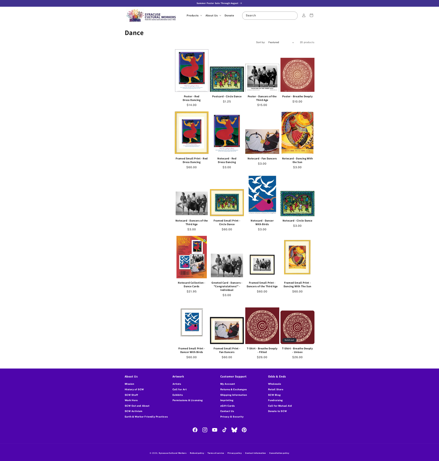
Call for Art (179, 389)
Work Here (131, 400)
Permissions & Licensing (187, 400)
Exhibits (177, 395)
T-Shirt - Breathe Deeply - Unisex (297, 350)
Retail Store (275, 389)
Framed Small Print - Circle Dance (227, 222)
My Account (227, 383)
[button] (194, 15)
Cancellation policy (279, 453)
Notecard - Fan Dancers (262, 158)
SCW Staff (131, 395)
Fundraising (275, 400)
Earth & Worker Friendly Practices (146, 416)
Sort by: (260, 42)
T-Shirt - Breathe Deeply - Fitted (262, 350)
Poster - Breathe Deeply (297, 96)
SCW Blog (274, 395)
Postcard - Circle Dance (226, 96)
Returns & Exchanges (233, 389)
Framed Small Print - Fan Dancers (227, 350)
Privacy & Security (232, 416)
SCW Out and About (137, 405)
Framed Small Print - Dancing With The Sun (297, 284)
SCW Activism (133, 411)
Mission (129, 383)
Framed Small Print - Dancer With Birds (191, 350)
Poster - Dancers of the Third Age (262, 98)
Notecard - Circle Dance (297, 220)
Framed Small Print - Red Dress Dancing (192, 160)
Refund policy (197, 453)
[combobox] (269, 15)
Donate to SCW (277, 411)
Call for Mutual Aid (280, 405)
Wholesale (274, 383)
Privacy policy (235, 453)
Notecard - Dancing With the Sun (297, 160)
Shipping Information (233, 395)
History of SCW (134, 389)
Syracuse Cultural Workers (173, 453)
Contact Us (227, 411)
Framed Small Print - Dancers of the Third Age (262, 284)
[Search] (293, 15)
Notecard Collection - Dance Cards (191, 284)
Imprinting (227, 400)
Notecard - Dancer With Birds (262, 222)
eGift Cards (227, 405)
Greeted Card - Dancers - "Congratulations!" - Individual (226, 286)
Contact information (255, 453)
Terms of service (216, 453)
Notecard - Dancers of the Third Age (191, 222)
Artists (176, 383)
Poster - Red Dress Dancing (192, 98)
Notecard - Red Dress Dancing (226, 160)
